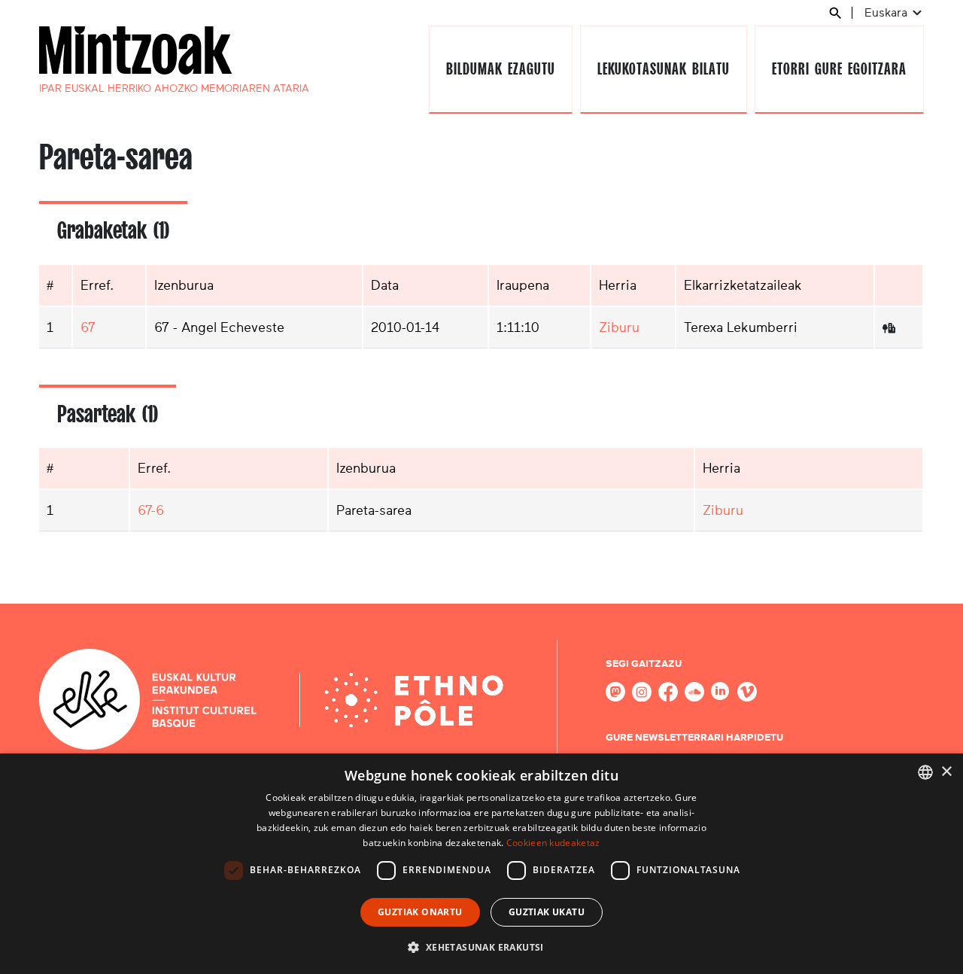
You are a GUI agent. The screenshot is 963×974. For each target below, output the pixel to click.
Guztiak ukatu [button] (547, 912)
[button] (481, 947)
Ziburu (619, 327)
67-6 (151, 510)
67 (88, 327)
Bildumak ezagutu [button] (500, 68)
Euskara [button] (887, 12)
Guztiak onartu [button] (420, 912)
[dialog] (481, 863)
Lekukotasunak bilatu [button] (663, 68)
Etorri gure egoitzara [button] (839, 68)
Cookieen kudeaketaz (553, 842)
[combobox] (925, 772)
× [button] (946, 772)
